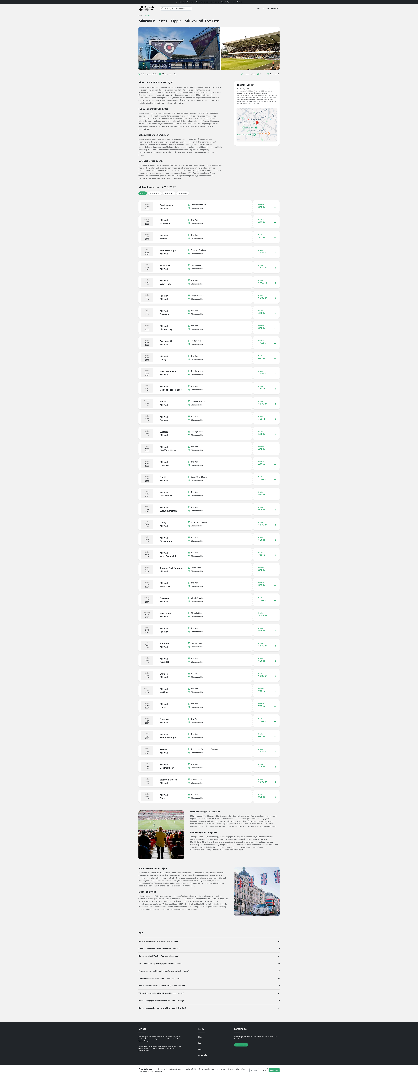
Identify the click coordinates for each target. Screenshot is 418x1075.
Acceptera (274, 1070)
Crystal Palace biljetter (235, 826)
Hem (258, 8)
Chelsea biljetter (214, 826)
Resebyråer (275, 8)
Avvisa (263, 1070)
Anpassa (254, 1070)
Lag (263, 8)
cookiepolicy (158, 1071)
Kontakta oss (241, 1045)
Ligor (267, 8)
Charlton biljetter (245, 818)
